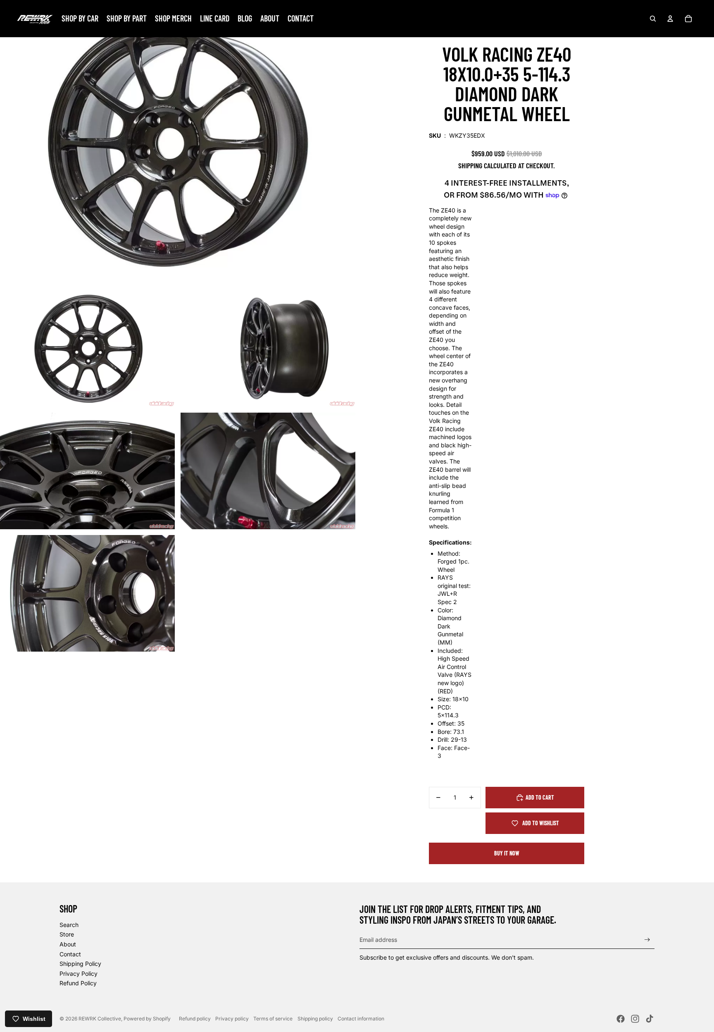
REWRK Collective (100, 1018)
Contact (70, 954)
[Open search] (653, 19)
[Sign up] (647, 939)
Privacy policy (232, 1018)
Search (69, 924)
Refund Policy (78, 983)
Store (67, 934)
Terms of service (273, 1018)
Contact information (361, 1018)
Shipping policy (315, 1018)
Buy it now (506, 853)
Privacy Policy (79, 973)
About (68, 944)
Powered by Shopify (147, 1018)
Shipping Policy (80, 963)
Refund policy (195, 1018)
